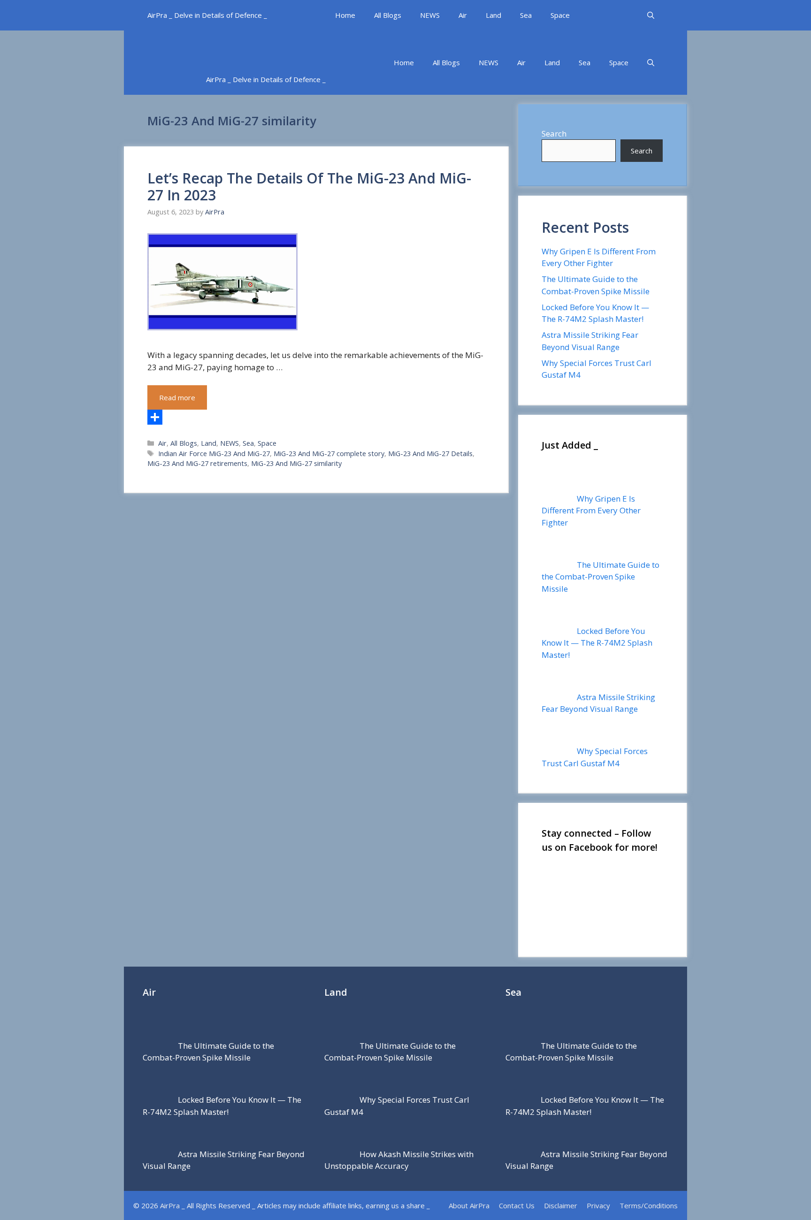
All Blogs (387, 15)
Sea (526, 15)
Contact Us (517, 1205)
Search (554, 133)
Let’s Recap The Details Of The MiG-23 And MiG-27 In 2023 (309, 186)
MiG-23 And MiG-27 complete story (329, 453)
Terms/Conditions (649, 1205)
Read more (177, 397)
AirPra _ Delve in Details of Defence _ (207, 15)
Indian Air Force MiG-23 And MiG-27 (214, 453)
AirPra (170, 1205)
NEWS (430, 15)
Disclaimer (560, 1205)
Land (493, 15)
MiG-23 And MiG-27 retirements (197, 463)
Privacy (598, 1205)
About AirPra (469, 1205)
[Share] (315, 417)
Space (560, 15)
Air (463, 15)
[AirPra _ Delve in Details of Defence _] (295, 47)
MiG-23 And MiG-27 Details (430, 453)
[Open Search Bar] (651, 15)
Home (345, 15)
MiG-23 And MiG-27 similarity (296, 463)
